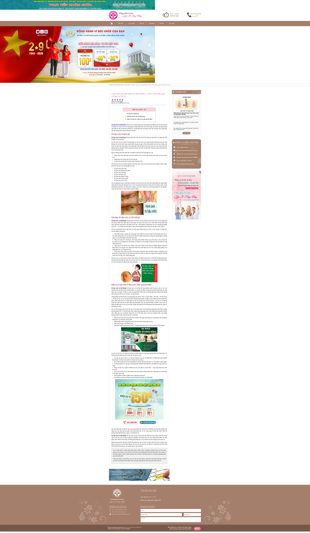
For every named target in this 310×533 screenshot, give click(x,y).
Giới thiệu (120, 23)
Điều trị (142, 23)
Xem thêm (186, 133)
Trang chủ (112, 85)
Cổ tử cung (131, 23)
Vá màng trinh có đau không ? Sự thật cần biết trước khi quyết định (186, 123)
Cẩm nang (152, 23)
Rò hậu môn (119, 85)
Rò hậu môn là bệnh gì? (133, 113)
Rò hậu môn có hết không (118, 125)
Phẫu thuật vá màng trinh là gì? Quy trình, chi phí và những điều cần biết (186, 113)
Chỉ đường (172, 23)
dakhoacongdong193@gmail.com (121, 514)
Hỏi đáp (162, 23)
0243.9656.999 (116, 512)
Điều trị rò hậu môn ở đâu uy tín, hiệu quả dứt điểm (139, 119)
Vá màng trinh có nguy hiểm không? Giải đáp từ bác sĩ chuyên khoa (186, 129)
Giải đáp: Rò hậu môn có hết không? (136, 116)
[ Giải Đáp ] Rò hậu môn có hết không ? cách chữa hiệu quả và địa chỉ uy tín (147, 85)
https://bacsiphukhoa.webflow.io (133, 527)
